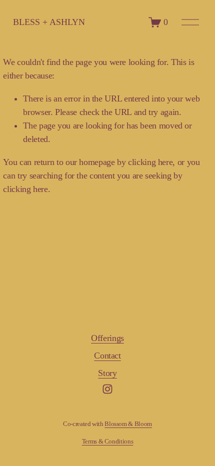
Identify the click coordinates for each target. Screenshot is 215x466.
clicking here (150, 162)
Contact (107, 355)
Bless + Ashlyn (49, 22)
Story (107, 373)
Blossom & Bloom (128, 424)
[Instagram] (107, 389)
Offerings (107, 338)
